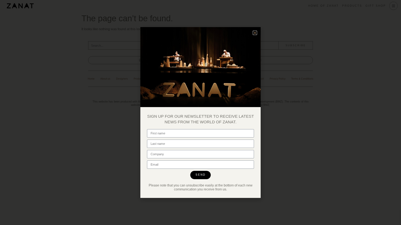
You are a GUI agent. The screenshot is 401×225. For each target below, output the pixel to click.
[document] (200, 112)
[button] (254, 32)
